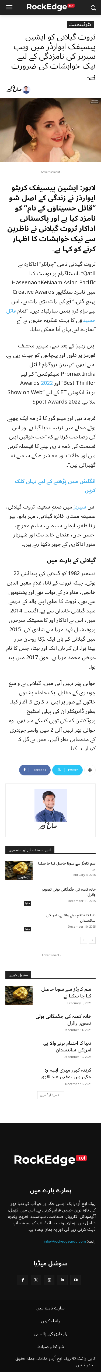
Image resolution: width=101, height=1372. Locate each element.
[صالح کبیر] (27, 90)
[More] (90, 770)
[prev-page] (83, 940)
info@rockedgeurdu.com (65, 1241)
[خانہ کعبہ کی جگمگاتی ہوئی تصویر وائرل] (19, 896)
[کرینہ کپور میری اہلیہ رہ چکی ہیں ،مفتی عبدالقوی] (19, 1076)
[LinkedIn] (62, 1280)
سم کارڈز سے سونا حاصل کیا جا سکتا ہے (67, 866)
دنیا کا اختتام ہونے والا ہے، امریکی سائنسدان (71, 917)
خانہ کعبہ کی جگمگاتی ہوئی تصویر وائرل (69, 892)
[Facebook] (23, 1280)
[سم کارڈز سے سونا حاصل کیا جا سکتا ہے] (19, 870)
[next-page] (92, 940)
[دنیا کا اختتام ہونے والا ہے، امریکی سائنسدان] (19, 922)
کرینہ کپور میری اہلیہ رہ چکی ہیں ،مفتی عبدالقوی (65, 1073)
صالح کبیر (14, 90)
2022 (47, 383)
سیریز (80, 507)
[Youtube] (75, 1280)
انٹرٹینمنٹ (80, 24)
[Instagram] (49, 1280)
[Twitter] (36, 1280)
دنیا (27, 903)
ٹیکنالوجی (24, 877)
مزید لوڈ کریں (49, 1095)
